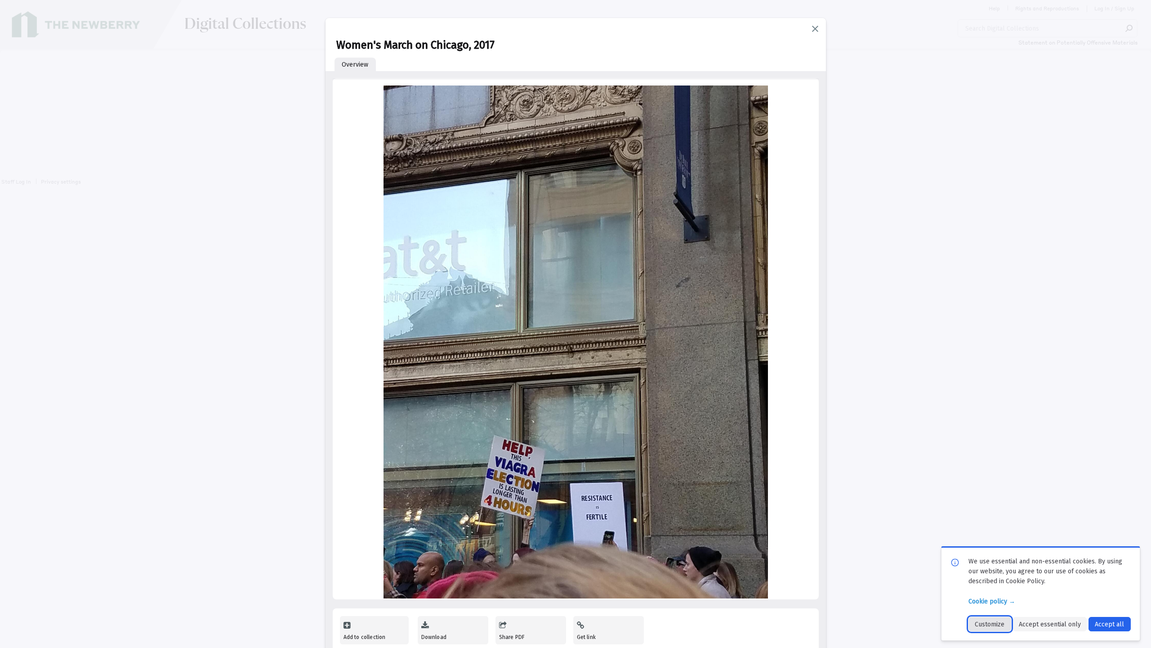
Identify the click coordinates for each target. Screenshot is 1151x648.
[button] (815, 28)
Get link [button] (586, 637)
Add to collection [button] (365, 637)
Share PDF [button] (512, 637)
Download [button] (433, 637)
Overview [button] (355, 64)
